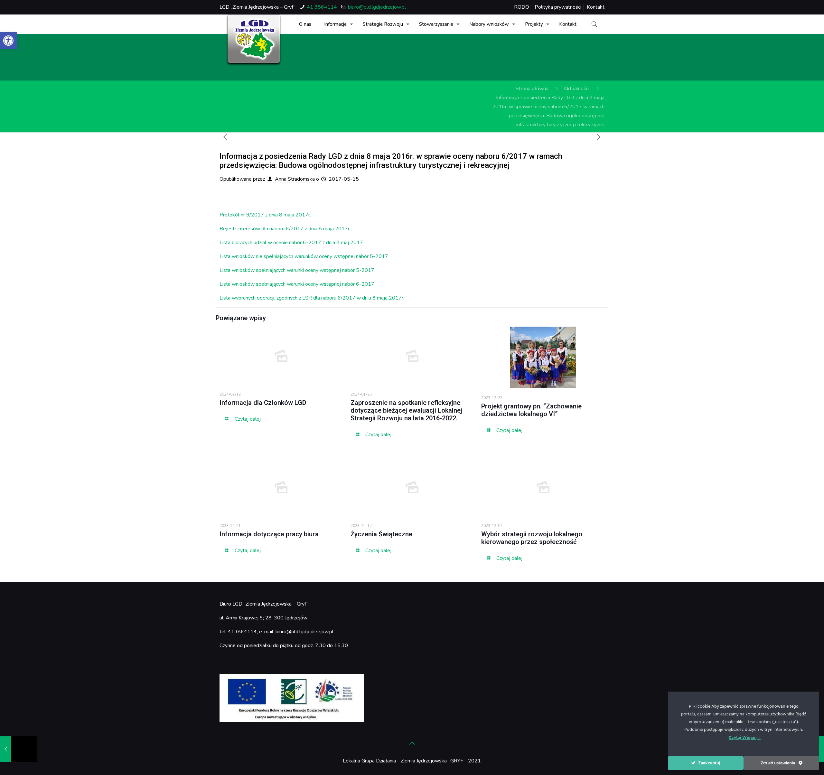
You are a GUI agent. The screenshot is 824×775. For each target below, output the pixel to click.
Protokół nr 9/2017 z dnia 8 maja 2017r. (265, 214)
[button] (8, 40)
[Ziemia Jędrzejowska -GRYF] (254, 40)
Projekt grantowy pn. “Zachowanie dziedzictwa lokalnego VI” (531, 410)
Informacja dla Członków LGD (263, 403)
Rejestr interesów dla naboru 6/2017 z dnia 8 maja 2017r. (285, 228)
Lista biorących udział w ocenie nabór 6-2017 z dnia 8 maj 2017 (291, 242)
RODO (521, 7)
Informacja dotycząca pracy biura (269, 534)
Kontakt (595, 7)
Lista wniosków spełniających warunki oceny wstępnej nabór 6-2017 (297, 284)
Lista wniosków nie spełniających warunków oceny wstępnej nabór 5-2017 (304, 256)
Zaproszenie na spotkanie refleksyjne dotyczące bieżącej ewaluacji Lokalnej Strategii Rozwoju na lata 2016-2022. (406, 410)
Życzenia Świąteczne (381, 534)
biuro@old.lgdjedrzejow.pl (377, 7)
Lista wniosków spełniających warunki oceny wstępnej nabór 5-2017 (297, 270)
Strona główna (532, 88)
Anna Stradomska (295, 179)
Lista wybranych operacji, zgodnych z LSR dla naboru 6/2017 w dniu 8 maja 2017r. (312, 297)
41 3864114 (322, 7)
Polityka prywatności (558, 7)
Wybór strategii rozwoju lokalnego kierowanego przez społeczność (531, 538)
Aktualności (576, 88)
